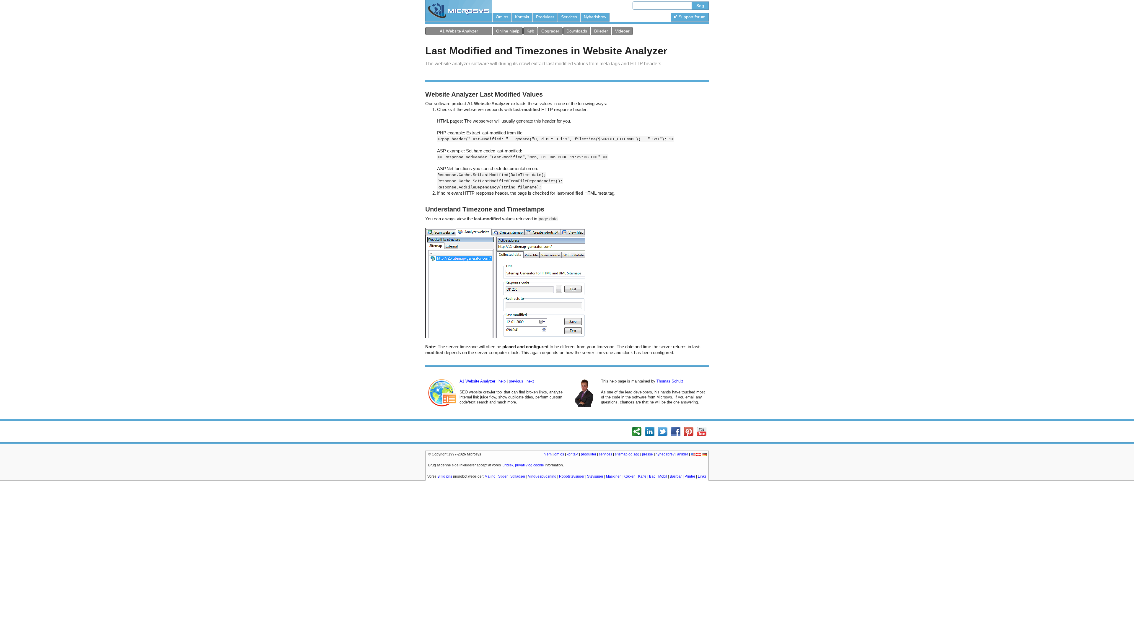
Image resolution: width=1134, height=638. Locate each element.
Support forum (692, 16)
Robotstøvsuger (571, 476)
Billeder (601, 31)
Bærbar (676, 476)
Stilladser (517, 476)
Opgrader (550, 31)
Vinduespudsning (542, 476)
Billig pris (444, 476)
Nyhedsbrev (595, 16)
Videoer (622, 31)
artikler (682, 454)
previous (516, 381)
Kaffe (642, 476)
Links (702, 476)
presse (647, 454)
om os (559, 454)
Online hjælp (507, 31)
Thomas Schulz (669, 381)
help (502, 381)
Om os (502, 16)
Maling (490, 476)
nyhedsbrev (665, 454)
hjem (548, 454)
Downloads (576, 31)
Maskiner (613, 476)
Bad (652, 476)
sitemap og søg (627, 454)
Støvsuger (595, 476)
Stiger (503, 476)
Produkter (545, 16)
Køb (530, 31)
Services (569, 16)
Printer (690, 476)
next (530, 381)
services (605, 454)
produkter (588, 454)
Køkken (629, 476)
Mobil (662, 476)
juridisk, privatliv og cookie (523, 465)
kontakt (572, 454)
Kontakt (522, 16)
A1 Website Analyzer (459, 31)
